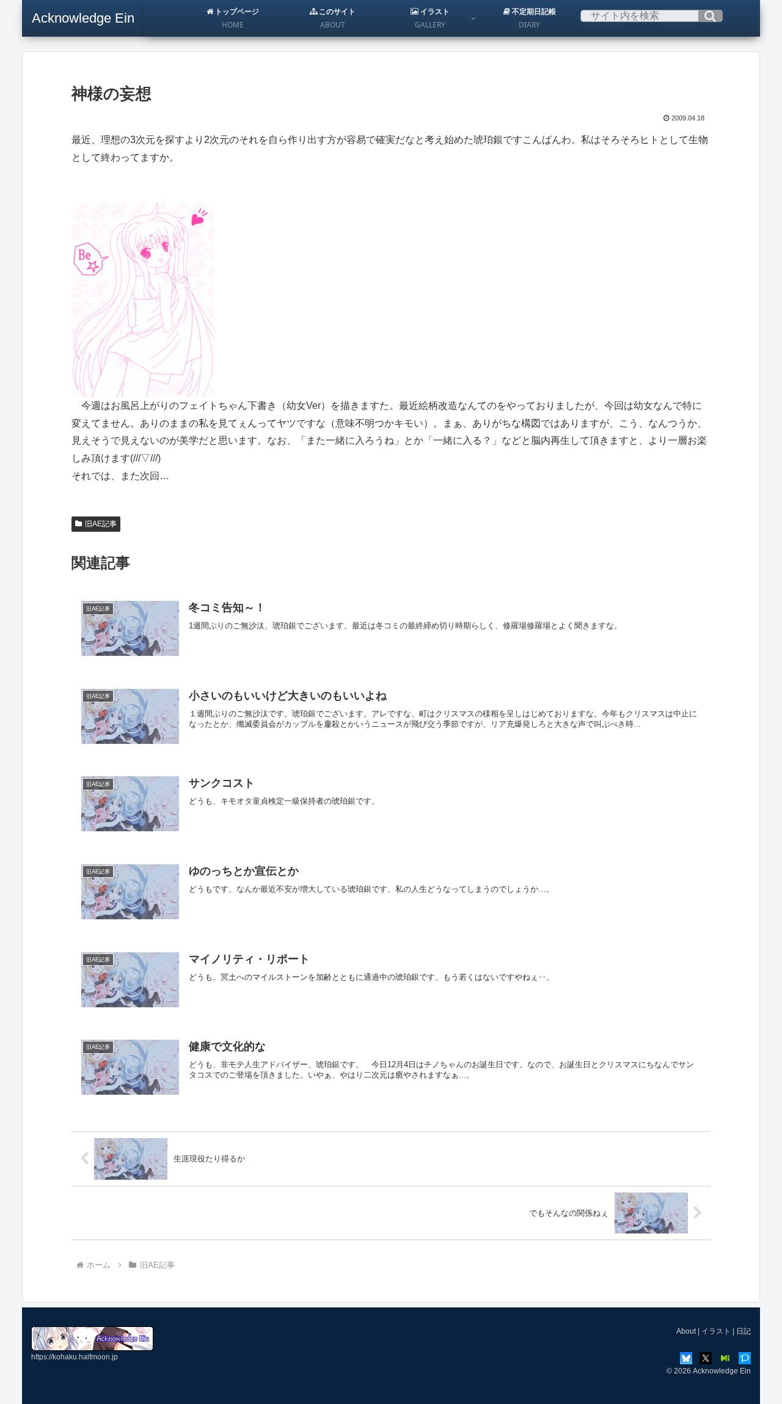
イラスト (716, 1331)
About (686, 1331)
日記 (743, 1331)
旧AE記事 (101, 524)
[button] (710, 16)
